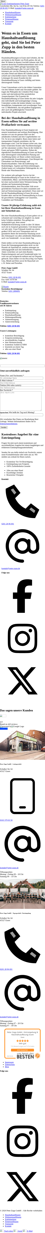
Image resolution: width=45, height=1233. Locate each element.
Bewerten (4, 729)
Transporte (9, 21)
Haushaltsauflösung (12, 12)
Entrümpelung (10, 17)
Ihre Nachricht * (6, 390)
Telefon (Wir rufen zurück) (10, 385)
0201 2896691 (14, 291)
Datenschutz (10, 1064)
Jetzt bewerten (22, 1050)
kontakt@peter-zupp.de (24, 8)
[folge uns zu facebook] (23, 616)
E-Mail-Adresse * (7, 380)
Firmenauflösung (11, 19)
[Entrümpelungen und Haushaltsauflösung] (14, 4)
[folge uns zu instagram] (23, 659)
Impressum (9, 1062)
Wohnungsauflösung (13, 15)
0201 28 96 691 (14, 277)
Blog (7, 1067)
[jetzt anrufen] (5, 287)
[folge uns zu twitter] (23, 701)
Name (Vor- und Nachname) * (12, 376)
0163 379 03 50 (6, 820)
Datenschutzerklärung (8, 424)
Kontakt (8, 24)
